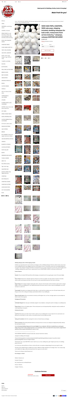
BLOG (3, 192)
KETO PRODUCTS (7, 178)
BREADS (3, 131)
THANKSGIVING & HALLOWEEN (7, 96)
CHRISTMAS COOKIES (6, 181)
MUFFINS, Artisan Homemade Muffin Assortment (7, 107)
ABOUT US (4, 160)
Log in (16, 1)
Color (42, 44)
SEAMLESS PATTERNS (6, 126)
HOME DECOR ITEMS (6, 187)
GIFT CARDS (4, 111)
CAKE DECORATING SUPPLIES (7, 138)
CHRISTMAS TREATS (6, 44)
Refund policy (4, 390)
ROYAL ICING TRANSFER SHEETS (6, 41)
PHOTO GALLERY (5, 149)
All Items (3, 20)
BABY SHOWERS (5, 75)
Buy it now (47, 54)
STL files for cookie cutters (7, 123)
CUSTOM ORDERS (5, 86)
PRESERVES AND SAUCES (7, 155)
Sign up (19, 1)
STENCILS (3, 88)
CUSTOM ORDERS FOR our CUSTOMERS (7, 120)
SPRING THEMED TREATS (6, 113)
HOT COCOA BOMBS (6, 189)
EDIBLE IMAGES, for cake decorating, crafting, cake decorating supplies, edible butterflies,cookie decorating (7, 35)
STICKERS (3, 99)
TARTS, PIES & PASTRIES (7, 50)
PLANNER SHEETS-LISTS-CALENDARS (7, 103)
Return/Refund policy (6, 163)
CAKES (7, 23)
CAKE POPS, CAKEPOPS (6, 52)
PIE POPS (3, 63)
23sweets (8, 395)
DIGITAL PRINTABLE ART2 (6, 116)
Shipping (43, 41)
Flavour (50, 44)
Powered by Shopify (14, 395)
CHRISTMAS (4, 176)
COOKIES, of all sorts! (7, 30)
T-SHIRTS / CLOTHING (6, 61)
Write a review (48, 375)
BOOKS (3, 83)
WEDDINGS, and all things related (7, 27)
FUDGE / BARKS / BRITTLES (7, 47)
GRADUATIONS (5, 77)
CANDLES (3, 141)
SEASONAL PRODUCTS (6, 80)
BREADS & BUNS (7, 72)
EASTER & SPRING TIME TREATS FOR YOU (6, 172)
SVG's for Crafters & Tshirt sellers (6, 92)
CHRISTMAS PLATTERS (6, 184)
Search (3, 385)
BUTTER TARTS (7, 66)
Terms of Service (5, 388)
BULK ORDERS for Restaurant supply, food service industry (7, 135)
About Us (3, 387)
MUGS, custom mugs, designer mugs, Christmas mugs (6, 57)
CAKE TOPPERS (5, 129)
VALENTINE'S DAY (5, 169)
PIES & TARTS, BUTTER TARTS (7, 69)
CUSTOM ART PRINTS (6, 147)
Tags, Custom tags (5, 166)
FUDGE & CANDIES (5, 158)
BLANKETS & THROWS (6, 144)
